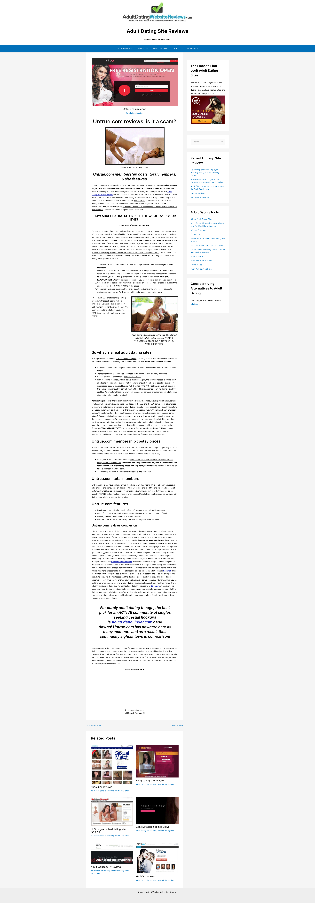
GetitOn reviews (145, 876)
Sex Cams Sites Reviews (201, 260)
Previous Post (93, 725)
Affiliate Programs (198, 230)
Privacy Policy (197, 256)
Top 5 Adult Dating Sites (201, 269)
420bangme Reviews (200, 197)
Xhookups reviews (101, 786)
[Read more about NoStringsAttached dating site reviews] (112, 811)
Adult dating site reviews (101, 791)
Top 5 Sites (177, 48)
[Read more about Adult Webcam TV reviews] (112, 852)
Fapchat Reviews (198, 193)
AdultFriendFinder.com (131, 622)
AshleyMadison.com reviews (152, 826)
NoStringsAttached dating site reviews (108, 830)
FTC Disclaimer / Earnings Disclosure (207, 245)
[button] (197, 48)
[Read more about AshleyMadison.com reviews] (157, 810)
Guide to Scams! (125, 48)
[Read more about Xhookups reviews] (112, 764)
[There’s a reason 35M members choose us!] (208, 110)
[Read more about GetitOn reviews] (157, 857)
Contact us (195, 234)
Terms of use (196, 265)
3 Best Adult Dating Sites (201, 219)
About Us (191, 48)
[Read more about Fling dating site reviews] (157, 761)
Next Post (177, 725)
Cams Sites (142, 48)
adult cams (95, 871)
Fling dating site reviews (150, 780)
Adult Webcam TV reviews (106, 866)
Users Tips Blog (160, 48)
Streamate (155, 586)
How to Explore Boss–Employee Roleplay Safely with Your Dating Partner (205, 172)
